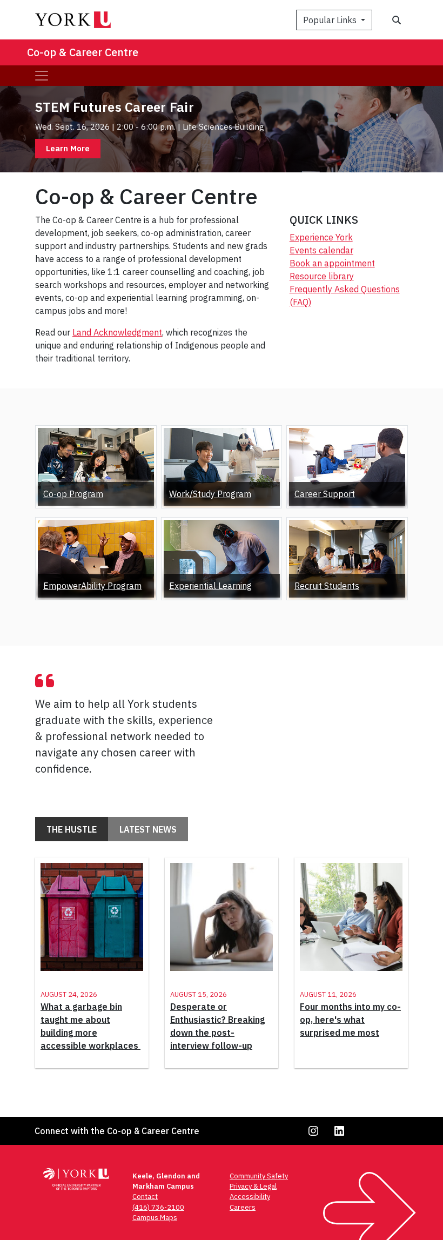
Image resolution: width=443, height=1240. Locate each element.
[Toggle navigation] (41, 75)
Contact (145, 1196)
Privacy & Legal (253, 1186)
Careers (243, 1207)
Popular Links (331, 20)
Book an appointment (332, 263)
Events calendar (321, 250)
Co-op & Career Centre (82, 52)
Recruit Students (326, 585)
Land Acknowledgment (117, 332)
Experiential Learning (210, 585)
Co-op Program (73, 493)
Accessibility (250, 1196)
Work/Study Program (210, 493)
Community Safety (259, 1176)
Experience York (321, 237)
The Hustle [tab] (71, 829)
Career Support (324, 493)
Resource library (322, 276)
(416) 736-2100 (158, 1207)
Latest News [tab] (148, 829)
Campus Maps (154, 1217)
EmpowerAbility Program (92, 585)
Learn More (68, 148)
